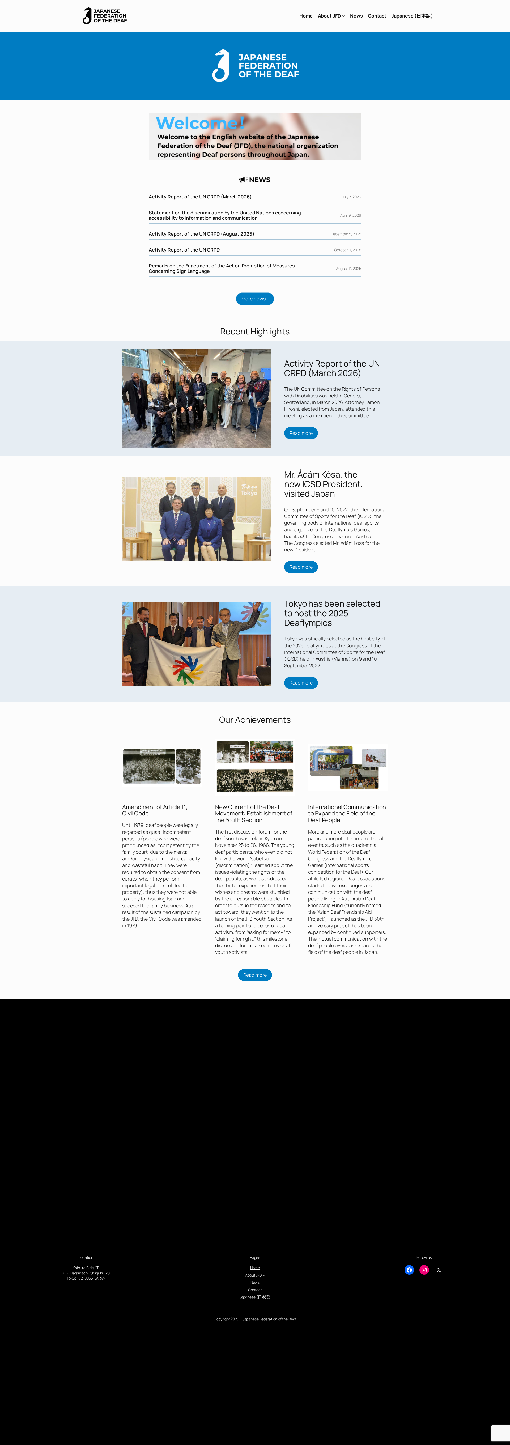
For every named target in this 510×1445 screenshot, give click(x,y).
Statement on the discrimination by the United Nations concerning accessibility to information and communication (225, 215)
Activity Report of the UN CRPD (184, 250)
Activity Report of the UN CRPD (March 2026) (200, 196)
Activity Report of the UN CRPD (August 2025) (201, 234)
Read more (301, 433)
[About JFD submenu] (343, 15)
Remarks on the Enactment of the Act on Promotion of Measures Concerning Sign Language (222, 268)
